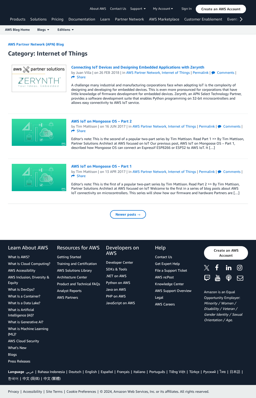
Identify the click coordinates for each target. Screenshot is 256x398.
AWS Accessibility (21, 270)
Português (157, 371)
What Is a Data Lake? (24, 303)
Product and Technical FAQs (78, 284)
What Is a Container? (24, 296)
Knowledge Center (169, 284)
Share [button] (81, 77)
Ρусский (209, 371)
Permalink (200, 72)
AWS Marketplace (164, 19)
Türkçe (194, 371)
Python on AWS (118, 282)
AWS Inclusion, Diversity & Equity (28, 280)
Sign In (187, 9)
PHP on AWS (116, 296)
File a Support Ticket (171, 270)
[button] (221, 9)
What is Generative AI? (25, 322)
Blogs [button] (42, 30)
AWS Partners (67, 297)
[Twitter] (209, 268)
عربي (30, 371)
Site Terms (54, 391)
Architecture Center (72, 277)
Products (17, 19)
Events (232, 19)
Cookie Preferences (81, 391)
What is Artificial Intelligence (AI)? (21, 312)
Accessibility (32, 391)
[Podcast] (231, 278)
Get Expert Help (167, 263)
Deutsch (75, 371)
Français (123, 371)
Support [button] (137, 9)
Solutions (38, 19)
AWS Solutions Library (74, 270)
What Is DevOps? (21, 289)
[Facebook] (220, 268)
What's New (17, 347)
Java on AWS (116, 289)
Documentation (81, 19)
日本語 (235, 371)
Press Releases (19, 361)
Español (107, 371)
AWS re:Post (164, 277)
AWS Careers (165, 304)
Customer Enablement (203, 19)
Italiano (139, 371)
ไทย (223, 371)
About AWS (98, 9)
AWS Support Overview (173, 290)
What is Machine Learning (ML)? (28, 331)
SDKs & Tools (116, 269)
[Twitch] (209, 278)
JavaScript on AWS (120, 303)
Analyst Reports (69, 290)
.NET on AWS (116, 276)
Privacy (13, 391)
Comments (225, 72)
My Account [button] (162, 9)
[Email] (242, 278)
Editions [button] (65, 30)
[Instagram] (242, 268)
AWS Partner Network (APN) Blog (36, 44)
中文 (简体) (31, 378)
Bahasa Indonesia (51, 371)
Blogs (12, 354)
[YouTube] (220, 278)
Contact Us (118, 9)
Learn (105, 19)
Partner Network (129, 19)
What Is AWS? (19, 257)
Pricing (58, 19)
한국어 (13, 378)
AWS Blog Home (17, 30)
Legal (159, 297)
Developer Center (119, 262)
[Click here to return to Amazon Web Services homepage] (17, 9)
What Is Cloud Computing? (29, 263)
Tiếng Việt (177, 371)
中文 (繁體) (52, 378)
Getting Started (69, 257)
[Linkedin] (231, 268)
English (91, 371)
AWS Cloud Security (23, 341)
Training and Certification (77, 263)
